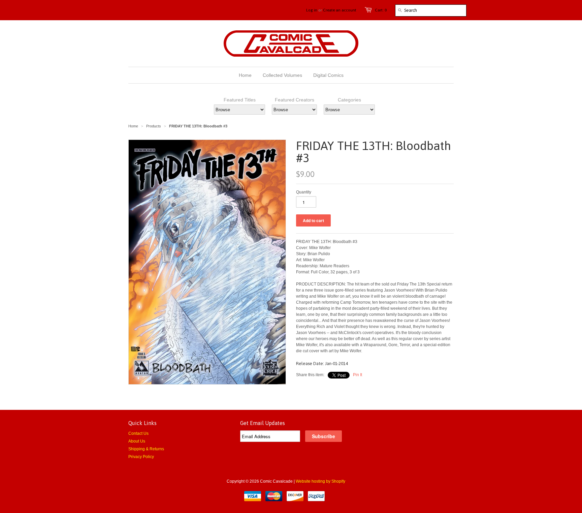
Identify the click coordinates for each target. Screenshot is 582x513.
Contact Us (138, 433)
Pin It (357, 374)
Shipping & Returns (146, 449)
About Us (136, 441)
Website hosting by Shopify (320, 481)
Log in (311, 10)
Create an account (339, 10)
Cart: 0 (381, 10)
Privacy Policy (141, 456)
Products (153, 126)
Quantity (303, 192)
